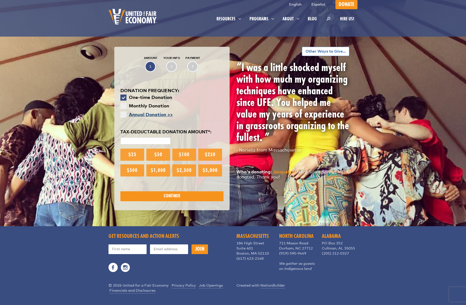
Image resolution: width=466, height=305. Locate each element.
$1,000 (158, 170)
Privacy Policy (184, 285)
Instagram (125, 267)
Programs (259, 19)
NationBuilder (272, 285)
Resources (226, 19)
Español (318, 4)
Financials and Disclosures (132, 290)
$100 (184, 154)
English (295, 4)
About (289, 19)
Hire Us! (347, 19)
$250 (210, 154)
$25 (132, 154)
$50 (158, 154)
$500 (132, 170)
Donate (346, 5)
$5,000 (210, 170)
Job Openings (211, 285)
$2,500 (184, 170)
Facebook (113, 267)
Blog (312, 19)
